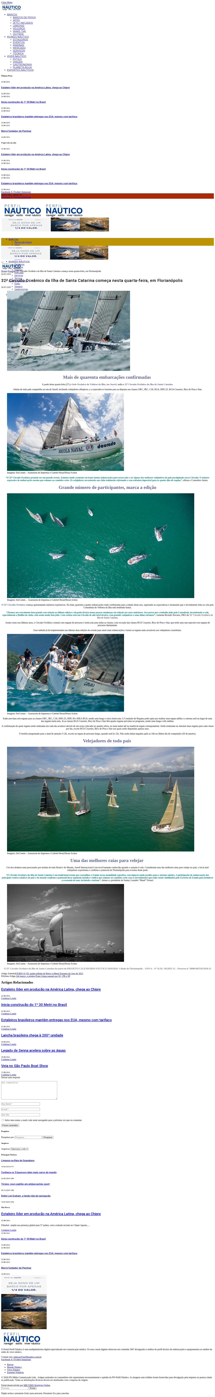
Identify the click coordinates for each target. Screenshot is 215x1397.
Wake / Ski (19, 31)
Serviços (19, 50)
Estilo (17, 59)
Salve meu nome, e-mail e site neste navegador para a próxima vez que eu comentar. (43, 1120)
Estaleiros (20, 39)
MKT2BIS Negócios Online (37, 1385)
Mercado (19, 48)
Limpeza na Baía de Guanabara (17, 1160)
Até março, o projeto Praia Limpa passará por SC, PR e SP (43, 976)
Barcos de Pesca (24, 17)
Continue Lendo (8, 998)
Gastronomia (22, 64)
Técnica (18, 53)
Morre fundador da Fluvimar (16, 131)
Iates (16, 20)
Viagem (18, 61)
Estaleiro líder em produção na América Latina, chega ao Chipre (35, 87)
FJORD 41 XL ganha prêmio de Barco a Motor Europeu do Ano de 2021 (49, 973)
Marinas (18, 45)
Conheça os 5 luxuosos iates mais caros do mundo (29, 1172)
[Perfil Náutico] (43, 216)
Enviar (32, 1388)
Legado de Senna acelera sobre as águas (33, 1050)
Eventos (19, 42)
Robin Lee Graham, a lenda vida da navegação (26, 1195)
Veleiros (19, 28)
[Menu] (2, 262)
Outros (18, 34)
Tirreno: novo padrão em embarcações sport (25, 1184)
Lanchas (18, 25)
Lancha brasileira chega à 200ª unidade (32, 1035)
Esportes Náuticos (20, 70)
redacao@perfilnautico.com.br (27, 1357)
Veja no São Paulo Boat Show (24, 1066)
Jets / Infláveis (23, 23)
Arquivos (5, 1149)
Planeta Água (22, 67)
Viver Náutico (16, 56)
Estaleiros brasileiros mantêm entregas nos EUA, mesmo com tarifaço (39, 116)
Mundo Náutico (18, 36)
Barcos (12, 14)
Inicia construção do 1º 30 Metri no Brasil (23, 102)
